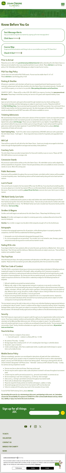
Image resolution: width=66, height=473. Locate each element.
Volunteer (7, 438)
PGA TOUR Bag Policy (10, 106)
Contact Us (7, 442)
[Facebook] (30, 426)
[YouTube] (25, 426)
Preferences (19, 468)
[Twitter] (40, 426)
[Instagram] (35, 426)
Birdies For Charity (10, 447)
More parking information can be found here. (44, 88)
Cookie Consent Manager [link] (9, 457)
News (5, 451)
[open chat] (59, 464)
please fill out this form (31, 190)
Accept (47, 468)
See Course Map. (14, 206)
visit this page (17, 122)
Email (32, 409)
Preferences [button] (37, 464)
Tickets (5, 434)
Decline (33, 468)
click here (50, 65)
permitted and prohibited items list (28, 63)
